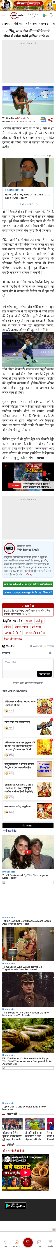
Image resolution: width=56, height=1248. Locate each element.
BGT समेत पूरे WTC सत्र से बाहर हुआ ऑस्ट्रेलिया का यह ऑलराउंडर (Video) (27, 612)
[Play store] (45, 15)
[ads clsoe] (54, 1230)
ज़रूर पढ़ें (12, 1114)
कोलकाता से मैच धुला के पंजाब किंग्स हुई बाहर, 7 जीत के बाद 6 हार (11, 1136)
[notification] (51, 15)
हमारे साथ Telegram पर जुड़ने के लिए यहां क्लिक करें (28, 592)
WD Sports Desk (23, 118)
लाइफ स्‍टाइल (21, 627)
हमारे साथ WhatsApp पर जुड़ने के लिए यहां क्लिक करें (28, 584)
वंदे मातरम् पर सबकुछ (37, 23)
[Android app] (15, 1205)
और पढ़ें (29, 574)
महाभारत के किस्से (12, 633)
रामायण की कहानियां (35, 633)
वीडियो (10, 1145)
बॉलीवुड (18, 23)
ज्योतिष (7, 627)
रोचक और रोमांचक (13, 639)
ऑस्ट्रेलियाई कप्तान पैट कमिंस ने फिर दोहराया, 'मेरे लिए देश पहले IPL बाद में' (35, 1136)
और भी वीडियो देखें (13, 1151)
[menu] (5, 15)
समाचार (5, 23)
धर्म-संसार (36, 627)
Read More (15, 485)
